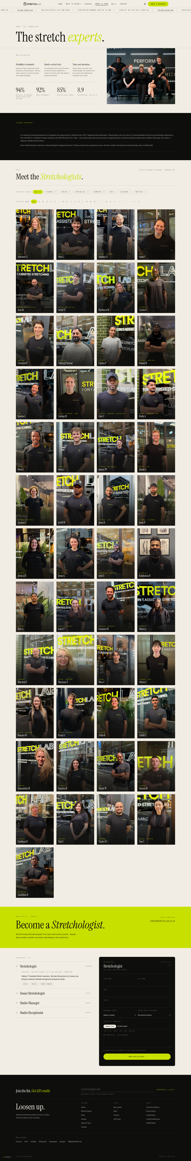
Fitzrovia (51, 192)
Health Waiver (151, 1123)
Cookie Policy (150, 1115)
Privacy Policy (151, 1111)
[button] (35, 234)
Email (105, 990)
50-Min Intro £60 (117, 10)
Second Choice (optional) (148, 1010)
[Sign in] (145, 4)
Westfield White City (75, 1142)
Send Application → (137, 1057)
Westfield (140, 192)
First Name (107, 978)
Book (115, 1111)
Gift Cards (117, 1119)
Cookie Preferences (153, 1119)
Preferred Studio (110, 1010)
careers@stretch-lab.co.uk (162, 921)
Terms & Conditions (152, 1107)
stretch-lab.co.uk (167, 1156)
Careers (84, 1127)
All (38, 192)
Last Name (141, 978)
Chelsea (66, 192)
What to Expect (73, 4)
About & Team (101, 4)
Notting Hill (82, 192)
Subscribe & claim (166, 1089)
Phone (105, 1000)
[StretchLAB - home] (32, 4)
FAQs (83, 1115)
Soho (113, 192)
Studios (88, 4)
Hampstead (99, 192)
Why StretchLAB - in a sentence (115, 1035)
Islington (125, 192)
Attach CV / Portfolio (112, 1021)
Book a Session (158, 4)
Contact (123, 4)
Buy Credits (117, 1107)
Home (60, 4)
